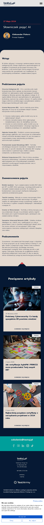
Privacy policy (37, 501)
